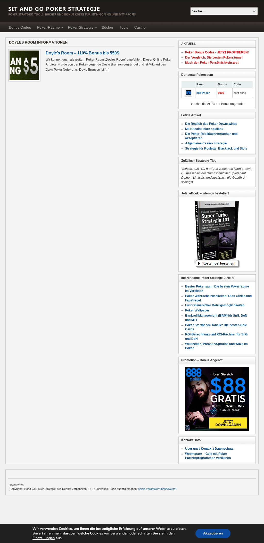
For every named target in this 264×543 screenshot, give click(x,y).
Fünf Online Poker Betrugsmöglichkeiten (214, 305)
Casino (140, 27)
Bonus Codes (20, 27)
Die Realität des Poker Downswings (211, 124)
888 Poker (203, 92)
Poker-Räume (47, 28)
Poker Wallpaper (197, 310)
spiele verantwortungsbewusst (157, 488)
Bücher (107, 27)
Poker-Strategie (79, 28)
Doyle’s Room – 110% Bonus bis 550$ (82, 53)
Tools (124, 27)
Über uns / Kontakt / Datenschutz (209, 448)
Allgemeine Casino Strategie (206, 143)
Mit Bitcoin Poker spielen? (204, 129)
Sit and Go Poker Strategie (54, 8)
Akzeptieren (213, 533)
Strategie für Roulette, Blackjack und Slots (216, 148)
